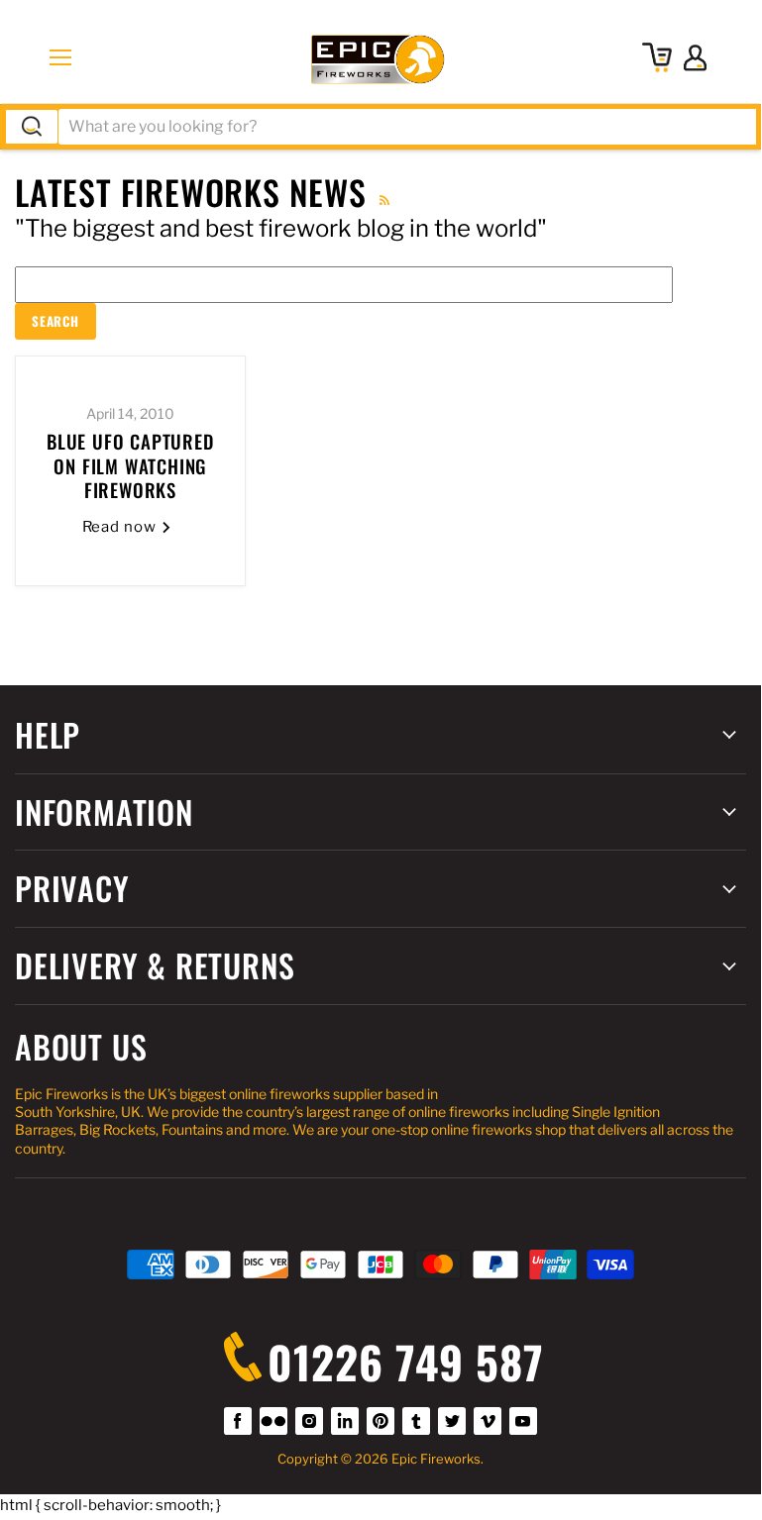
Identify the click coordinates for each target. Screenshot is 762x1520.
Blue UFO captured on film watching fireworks (130, 465)
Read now (122, 527)
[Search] (31, 127)
